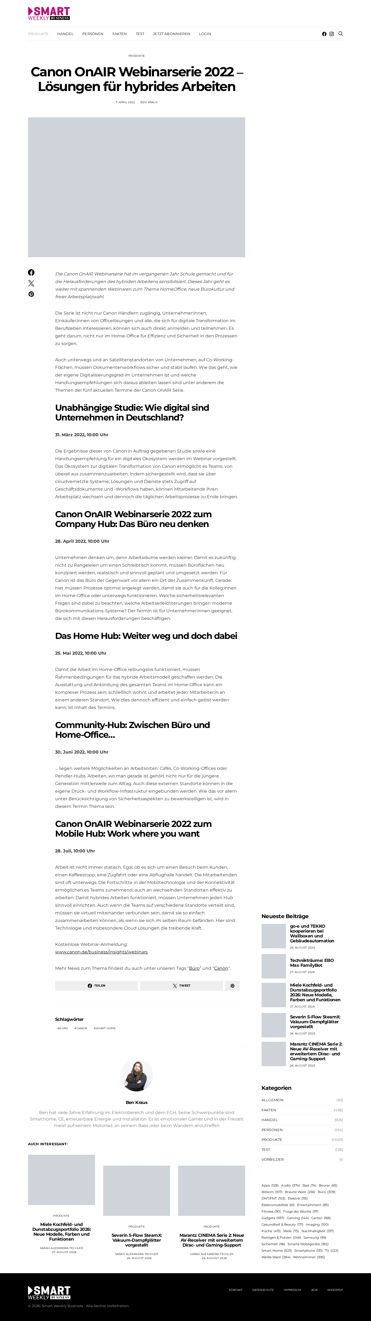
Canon (221, 968)
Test (140, 34)
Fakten (119, 34)
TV (331, 1250)
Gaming (298, 1218)
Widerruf (335, 1290)
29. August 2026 (302, 947)
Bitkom (272, 1192)
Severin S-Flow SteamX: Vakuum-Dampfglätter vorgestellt (137, 1240)
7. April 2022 (125, 102)
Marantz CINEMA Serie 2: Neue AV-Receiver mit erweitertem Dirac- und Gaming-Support (212, 1240)
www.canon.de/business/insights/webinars (101, 952)
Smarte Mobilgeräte (308, 1244)
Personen (92, 34)
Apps (270, 1185)
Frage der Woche (301, 1211)
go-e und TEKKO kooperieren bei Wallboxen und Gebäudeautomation (312, 933)
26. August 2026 (139, 1258)
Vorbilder (273, 1159)
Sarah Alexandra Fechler (61, 1248)
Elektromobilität (278, 1205)
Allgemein (273, 1100)
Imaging (317, 1224)
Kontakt (236, 1290)
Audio (290, 1185)
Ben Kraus (149, 102)
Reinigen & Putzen (281, 1237)
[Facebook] (324, 34)
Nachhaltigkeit (317, 1231)
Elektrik (298, 1198)
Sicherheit (273, 1244)
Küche (271, 1231)
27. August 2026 (64, 1252)
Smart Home (106, 1028)
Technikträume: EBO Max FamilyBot (312, 963)
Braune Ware (300, 1192)
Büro (194, 968)
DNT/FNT (273, 1198)
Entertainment (313, 1205)
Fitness (271, 1211)
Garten (321, 1218)
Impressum (292, 1290)
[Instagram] (331, 34)
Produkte (38, 34)
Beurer (328, 1185)
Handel (65, 34)
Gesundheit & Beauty (282, 1224)
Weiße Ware (276, 1257)
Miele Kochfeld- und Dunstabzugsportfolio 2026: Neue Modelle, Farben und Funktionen (61, 1232)
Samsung (314, 1237)
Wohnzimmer (309, 1257)
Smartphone (308, 1250)
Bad (309, 1185)
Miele (291, 1231)
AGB (314, 1290)
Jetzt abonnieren (171, 34)
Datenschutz (263, 1290)
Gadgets (273, 1218)
